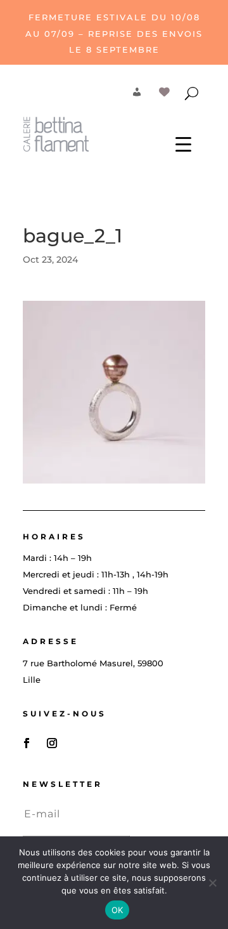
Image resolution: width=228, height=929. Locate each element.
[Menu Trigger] (183, 143)
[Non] (212, 882)
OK (117, 910)
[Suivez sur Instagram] (52, 743)
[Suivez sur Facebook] (26, 743)
